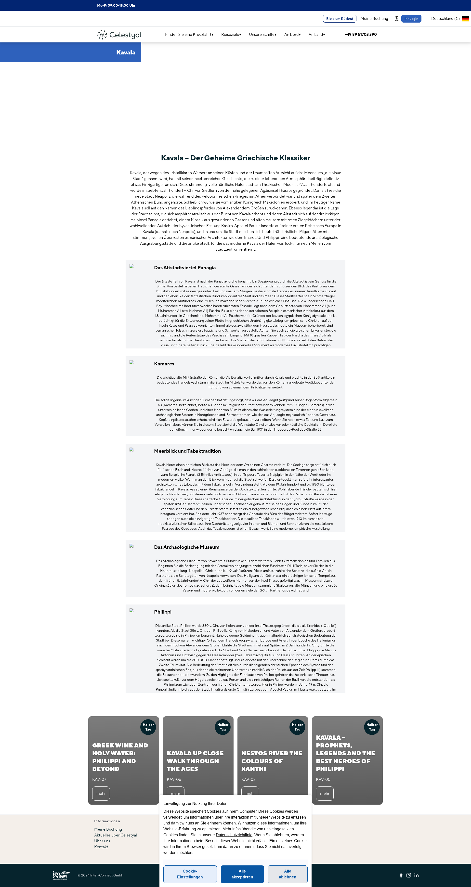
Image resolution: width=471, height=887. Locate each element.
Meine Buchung (374, 18)
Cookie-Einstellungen (190, 874)
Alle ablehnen (287, 874)
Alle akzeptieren (242, 874)
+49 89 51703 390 (361, 34)
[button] (408, 19)
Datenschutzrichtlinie (234, 835)
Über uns (102, 841)
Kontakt (101, 847)
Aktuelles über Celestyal (115, 835)
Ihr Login (411, 19)
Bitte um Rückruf (339, 19)
